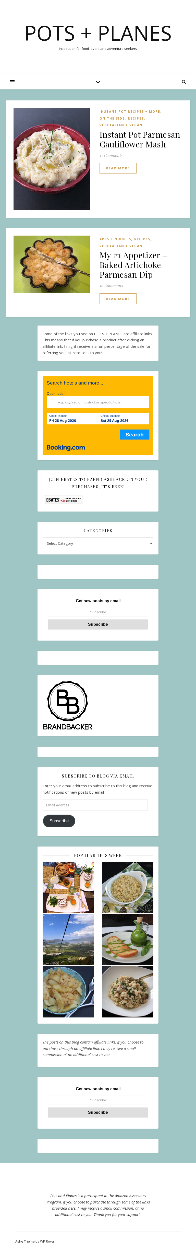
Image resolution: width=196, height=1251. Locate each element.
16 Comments (111, 285)
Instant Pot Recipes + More (130, 111)
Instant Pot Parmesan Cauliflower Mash (140, 139)
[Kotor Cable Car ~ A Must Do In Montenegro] (68, 939)
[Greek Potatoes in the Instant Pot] (68, 991)
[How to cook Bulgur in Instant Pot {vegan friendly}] (127, 887)
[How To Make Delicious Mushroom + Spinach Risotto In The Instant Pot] (127, 991)
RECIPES (136, 118)
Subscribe (59, 820)
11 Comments (111, 155)
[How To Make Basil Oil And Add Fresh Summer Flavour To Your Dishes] (127, 939)
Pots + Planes (98, 32)
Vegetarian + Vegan (121, 125)
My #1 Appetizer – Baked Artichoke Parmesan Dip (133, 264)
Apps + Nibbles (115, 239)
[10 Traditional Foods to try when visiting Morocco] (68, 887)
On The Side (112, 118)
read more (118, 168)
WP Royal (47, 1241)
